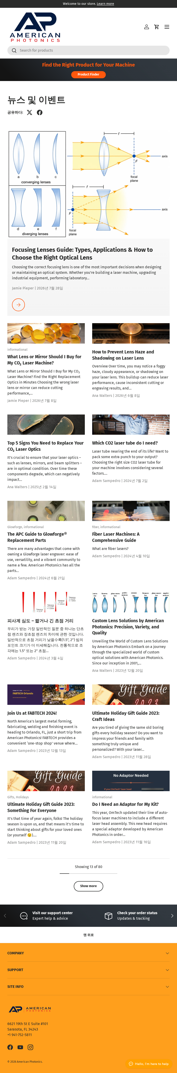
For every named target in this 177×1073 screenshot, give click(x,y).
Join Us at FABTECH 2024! (32, 713)
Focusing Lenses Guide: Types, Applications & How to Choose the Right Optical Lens (82, 253)
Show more (88, 886)
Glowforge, (15, 527)
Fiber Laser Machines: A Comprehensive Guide (115, 537)
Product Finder (88, 74)
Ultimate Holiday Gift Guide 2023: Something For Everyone (41, 807)
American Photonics (29, 1061)
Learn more (105, 4)
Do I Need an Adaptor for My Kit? (125, 804)
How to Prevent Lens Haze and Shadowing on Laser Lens (123, 355)
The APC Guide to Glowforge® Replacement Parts (37, 537)
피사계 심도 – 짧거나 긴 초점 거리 (40, 620)
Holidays (22, 797)
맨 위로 (88, 935)
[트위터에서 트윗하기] (29, 112)
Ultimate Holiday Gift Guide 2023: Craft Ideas (125, 716)
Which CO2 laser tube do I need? (125, 443)
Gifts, (11, 797)
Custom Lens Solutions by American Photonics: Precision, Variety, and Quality (128, 627)
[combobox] (88, 50)
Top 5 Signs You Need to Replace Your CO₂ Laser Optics (45, 446)
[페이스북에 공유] (40, 112)
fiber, (96, 527)
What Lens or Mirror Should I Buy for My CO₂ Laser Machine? (44, 360)
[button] (157, 27)
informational (17, 350)
